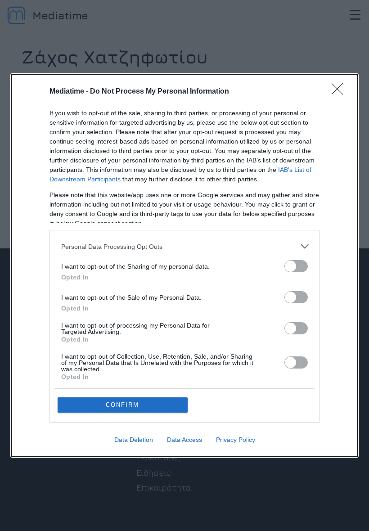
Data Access (184, 439)
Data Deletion (133, 439)
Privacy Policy (235, 439)
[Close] (340, 91)
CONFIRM (122, 404)
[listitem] (184, 246)
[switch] (296, 266)
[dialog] (184, 265)
